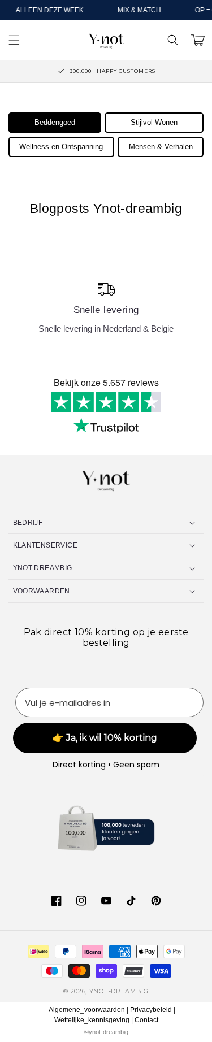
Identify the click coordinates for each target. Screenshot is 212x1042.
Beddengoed (54, 122)
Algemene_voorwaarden (87, 1010)
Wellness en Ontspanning (61, 146)
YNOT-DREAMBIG (119, 991)
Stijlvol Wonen (154, 122)
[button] (173, 40)
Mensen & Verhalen (161, 146)
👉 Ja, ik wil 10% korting (105, 737)
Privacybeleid (151, 1010)
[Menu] (14, 40)
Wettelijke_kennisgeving (91, 1020)
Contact (146, 1020)
